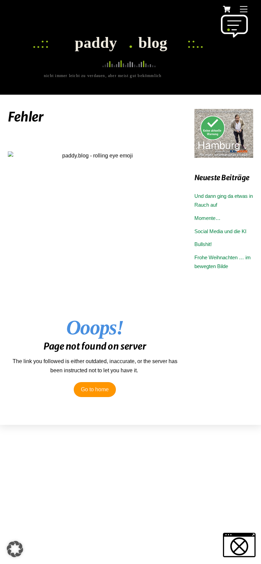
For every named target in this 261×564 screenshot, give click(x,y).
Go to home (95, 389)
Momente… (207, 218)
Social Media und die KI (220, 231)
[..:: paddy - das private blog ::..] (129, 76)
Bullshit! (203, 244)
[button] (15, 549)
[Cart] (226, 9)
